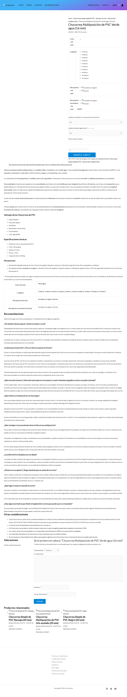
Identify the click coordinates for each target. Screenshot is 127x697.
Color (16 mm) (72, 42)
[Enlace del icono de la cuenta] (122, 5)
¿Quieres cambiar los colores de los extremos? (84, 117)
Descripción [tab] (13, 165)
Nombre (37, 587)
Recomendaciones (52, 5)
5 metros (61, 291)
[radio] (101, 38)
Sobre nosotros (93, 5)
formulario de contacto (12, 210)
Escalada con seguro (45, 299)
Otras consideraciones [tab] (52, 165)
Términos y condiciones (59, 656)
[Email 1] (115, 689)
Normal (55, 299)
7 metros (74, 291)
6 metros (68, 291)
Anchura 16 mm (101, 18)
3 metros (48, 291)
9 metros (88, 291)
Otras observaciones (75, 139)
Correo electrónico (41, 594)
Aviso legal (55, 668)
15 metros (102, 291)
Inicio (21, 5)
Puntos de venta (57, 662)
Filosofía (38, 5)
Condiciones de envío (59, 659)
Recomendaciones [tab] (38, 165)
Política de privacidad (59, 671)
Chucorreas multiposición (91, 162)
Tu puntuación (39, 550)
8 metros (81, 291)
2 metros (41, 291)
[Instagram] (107, 689)
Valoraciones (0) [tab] (66, 165)
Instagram (60, 210)
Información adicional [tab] (24, 165)
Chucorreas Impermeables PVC (84, 18)
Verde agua (42, 283)
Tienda (29, 5)
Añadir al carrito (82, 155)
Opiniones (55, 665)
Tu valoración (39, 554)
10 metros (94, 291)
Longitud (73, 52)
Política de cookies (58, 674)
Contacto (105, 5)
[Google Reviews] (111, 689)
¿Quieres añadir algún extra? (81, 128)
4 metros (54, 291)
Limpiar (79, 109)
